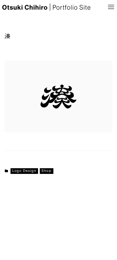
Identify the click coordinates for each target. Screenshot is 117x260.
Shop (46, 171)
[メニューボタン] (111, 7)
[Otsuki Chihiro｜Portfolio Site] (46, 7)
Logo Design (24, 171)
